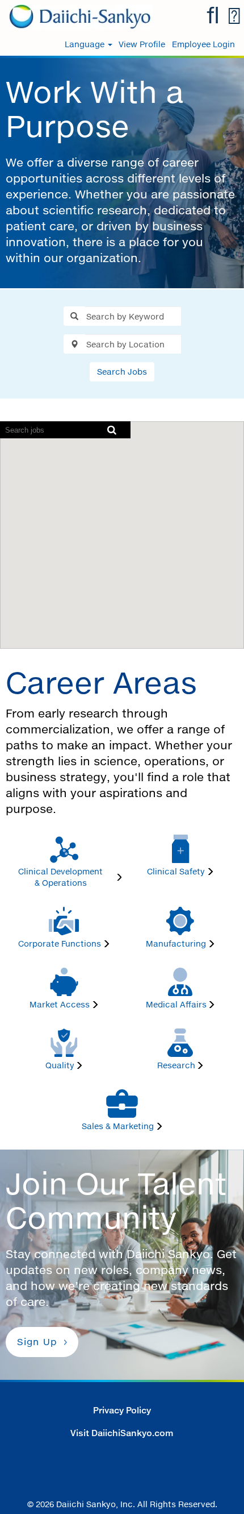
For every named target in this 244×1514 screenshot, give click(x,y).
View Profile (142, 44)
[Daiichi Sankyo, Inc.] (76, 15)
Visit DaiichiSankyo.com (122, 1433)
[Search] (213, 15)
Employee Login (203, 44)
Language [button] (86, 44)
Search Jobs (122, 371)
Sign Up (37, 1341)
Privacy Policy (122, 1410)
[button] (234, 16)
